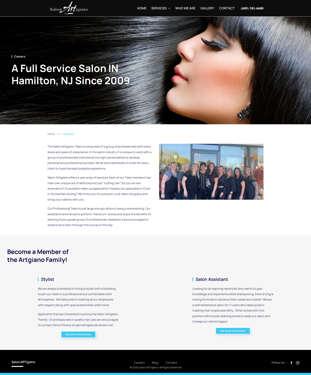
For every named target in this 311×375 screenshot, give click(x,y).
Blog (155, 363)
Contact (227, 8)
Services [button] (159, 8)
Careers (19, 56)
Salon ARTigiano (23, 362)
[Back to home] (69, 8)
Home (141, 8)
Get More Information (78, 334)
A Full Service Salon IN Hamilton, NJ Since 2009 (71, 74)
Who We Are (185, 8)
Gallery (207, 8)
